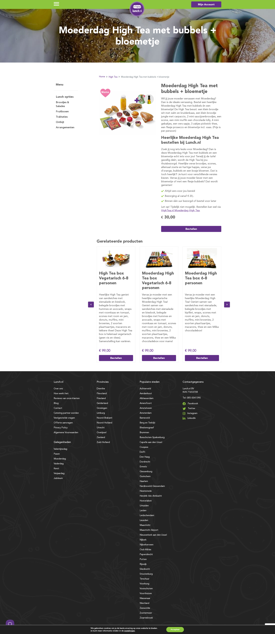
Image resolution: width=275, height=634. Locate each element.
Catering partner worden (66, 413)
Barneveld (145, 418)
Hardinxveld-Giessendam (152, 486)
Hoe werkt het (61, 393)
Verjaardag (59, 473)
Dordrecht (145, 462)
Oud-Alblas (145, 550)
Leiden (143, 510)
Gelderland (102, 403)
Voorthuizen (146, 593)
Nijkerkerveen (146, 545)
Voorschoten (146, 589)
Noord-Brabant (104, 418)
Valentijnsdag (60, 449)
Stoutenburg (146, 574)
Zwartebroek (146, 618)
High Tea (113, 77)
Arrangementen (65, 127)
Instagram (192, 413)
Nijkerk (143, 540)
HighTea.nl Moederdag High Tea (180, 210)
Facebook (192, 403)
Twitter (191, 408)
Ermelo (143, 467)
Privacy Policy (61, 428)
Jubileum (58, 478)
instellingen (129, 630)
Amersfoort (146, 403)
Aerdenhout (146, 393)
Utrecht (101, 428)
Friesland (101, 398)
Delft (142, 452)
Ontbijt (60, 122)
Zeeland (101, 437)
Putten (143, 559)
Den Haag (145, 457)
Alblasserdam (146, 398)
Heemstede (146, 491)
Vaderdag (59, 464)
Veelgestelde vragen (64, 418)
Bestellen (191, 228)
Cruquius (144, 447)
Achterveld (145, 389)
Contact (58, 408)
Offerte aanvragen (63, 423)
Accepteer (175, 629)
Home (102, 77)
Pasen (57, 454)
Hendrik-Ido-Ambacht (151, 496)
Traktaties (62, 117)
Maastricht (145, 525)
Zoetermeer (146, 613)
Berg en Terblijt (147, 423)
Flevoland (102, 393)
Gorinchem (145, 476)
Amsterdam (146, 413)
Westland (144, 603)
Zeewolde (145, 608)
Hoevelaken (146, 501)
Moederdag (60, 459)
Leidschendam (147, 515)
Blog (56, 403)
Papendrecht (146, 554)
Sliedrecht (145, 569)
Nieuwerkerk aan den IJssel (153, 535)
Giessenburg (146, 471)
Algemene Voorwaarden (66, 432)
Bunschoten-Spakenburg (152, 437)
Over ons (58, 389)
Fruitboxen (62, 111)
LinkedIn (191, 418)
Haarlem (144, 481)
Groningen (102, 408)
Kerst (56, 468)
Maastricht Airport (149, 530)
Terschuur (144, 579)
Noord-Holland (104, 423)
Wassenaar (145, 598)
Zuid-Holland (103, 442)
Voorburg (144, 584)
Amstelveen (146, 408)
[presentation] (91, 304)
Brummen (144, 432)
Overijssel (101, 432)
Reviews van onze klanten (67, 398)
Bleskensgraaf (147, 428)
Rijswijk (143, 564)
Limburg (101, 413)
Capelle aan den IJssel (151, 442)
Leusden (144, 520)
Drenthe (101, 389)
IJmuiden (144, 506)
